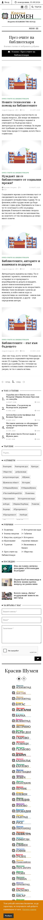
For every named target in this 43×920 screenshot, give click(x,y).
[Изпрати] (38, 659)
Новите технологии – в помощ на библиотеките (19, 103)
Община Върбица (20, 504)
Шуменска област (11, 482)
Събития (28, 533)
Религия (35, 504)
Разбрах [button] (8, 916)
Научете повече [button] (29, 910)
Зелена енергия (11, 533)
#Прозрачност (20, 509)
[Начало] (9, 52)
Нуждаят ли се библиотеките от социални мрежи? (21, 179)
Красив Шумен (21, 670)
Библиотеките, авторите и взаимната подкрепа (21, 262)
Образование (9, 498)
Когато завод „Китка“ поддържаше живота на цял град (26, 595)
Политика (29, 493)
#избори (23, 515)
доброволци (20, 472)
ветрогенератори (11, 477)
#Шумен (26, 477)
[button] (33, 28)
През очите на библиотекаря (15, 99)
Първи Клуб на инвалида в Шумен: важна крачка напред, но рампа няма (27, 581)
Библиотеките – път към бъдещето (20, 344)
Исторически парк (26, 498)
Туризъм (8, 544)
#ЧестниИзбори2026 (12, 493)
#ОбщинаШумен (10, 488)
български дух (21, 466)
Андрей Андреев (8, 110)
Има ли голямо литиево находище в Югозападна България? (26, 568)
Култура (34, 466)
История (26, 482)
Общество (7, 472)
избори (6, 504)
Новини (15, 52)
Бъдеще (6, 509)
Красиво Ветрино (10, 187)
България (7, 466)
